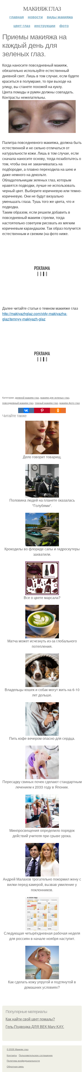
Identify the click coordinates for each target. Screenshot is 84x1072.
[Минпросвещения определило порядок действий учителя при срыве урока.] (42, 825)
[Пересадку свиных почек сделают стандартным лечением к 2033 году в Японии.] (42, 776)
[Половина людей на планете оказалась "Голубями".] (42, 494)
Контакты (12, 1055)
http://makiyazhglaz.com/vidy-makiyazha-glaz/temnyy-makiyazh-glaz (34, 316)
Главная (16, 16)
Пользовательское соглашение (36, 1055)
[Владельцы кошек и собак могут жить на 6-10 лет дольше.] (42, 684)
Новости (35, 16)
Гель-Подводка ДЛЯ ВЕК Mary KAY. (35, 1027)
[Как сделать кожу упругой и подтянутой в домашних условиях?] (42, 976)
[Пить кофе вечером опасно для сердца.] (42, 733)
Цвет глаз (21, 25)
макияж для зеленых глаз (54, 397)
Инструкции (44, 25)
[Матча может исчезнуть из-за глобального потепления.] (42, 635)
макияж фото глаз (69, 403)
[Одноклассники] (58, 410)
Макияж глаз (42, 8)
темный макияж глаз (46, 403)
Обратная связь (15, 1066)
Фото (64, 25)
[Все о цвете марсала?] (42, 592)
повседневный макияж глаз (17, 403)
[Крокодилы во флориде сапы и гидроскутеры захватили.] (42, 543)
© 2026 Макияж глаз (17, 1049)
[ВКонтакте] (26, 410)
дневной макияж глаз (27, 397)
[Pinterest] (42, 410)
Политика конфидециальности (23, 1060)
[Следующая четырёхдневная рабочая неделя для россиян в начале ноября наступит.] (42, 927)
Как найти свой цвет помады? (30, 1019)
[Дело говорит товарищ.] (42, 451)
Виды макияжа (60, 16)
